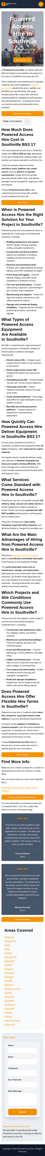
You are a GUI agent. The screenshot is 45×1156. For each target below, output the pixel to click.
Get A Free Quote (22, 919)
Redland (5, 791)
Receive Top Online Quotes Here (22, 797)
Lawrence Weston (12, 1020)
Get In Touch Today (22, 114)
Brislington (9, 977)
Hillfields (8, 1013)
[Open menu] (41, 4)
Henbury (8, 1016)
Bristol (27, 788)
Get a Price (22, 202)
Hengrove (8, 969)
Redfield (8, 965)
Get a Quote (21, 60)
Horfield (8, 993)
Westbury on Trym (12, 989)
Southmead (9, 1005)
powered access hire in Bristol (24, 555)
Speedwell (9, 1001)
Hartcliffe (8, 981)
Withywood (9, 973)
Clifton (34, 788)
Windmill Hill (18, 788)
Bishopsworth (10, 957)
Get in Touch (22, 755)
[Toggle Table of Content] (26, 122)
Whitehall (8, 985)
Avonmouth (9, 1024)
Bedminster (7, 788)
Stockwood (9, 997)
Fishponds (9, 1009)
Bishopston (9, 961)
